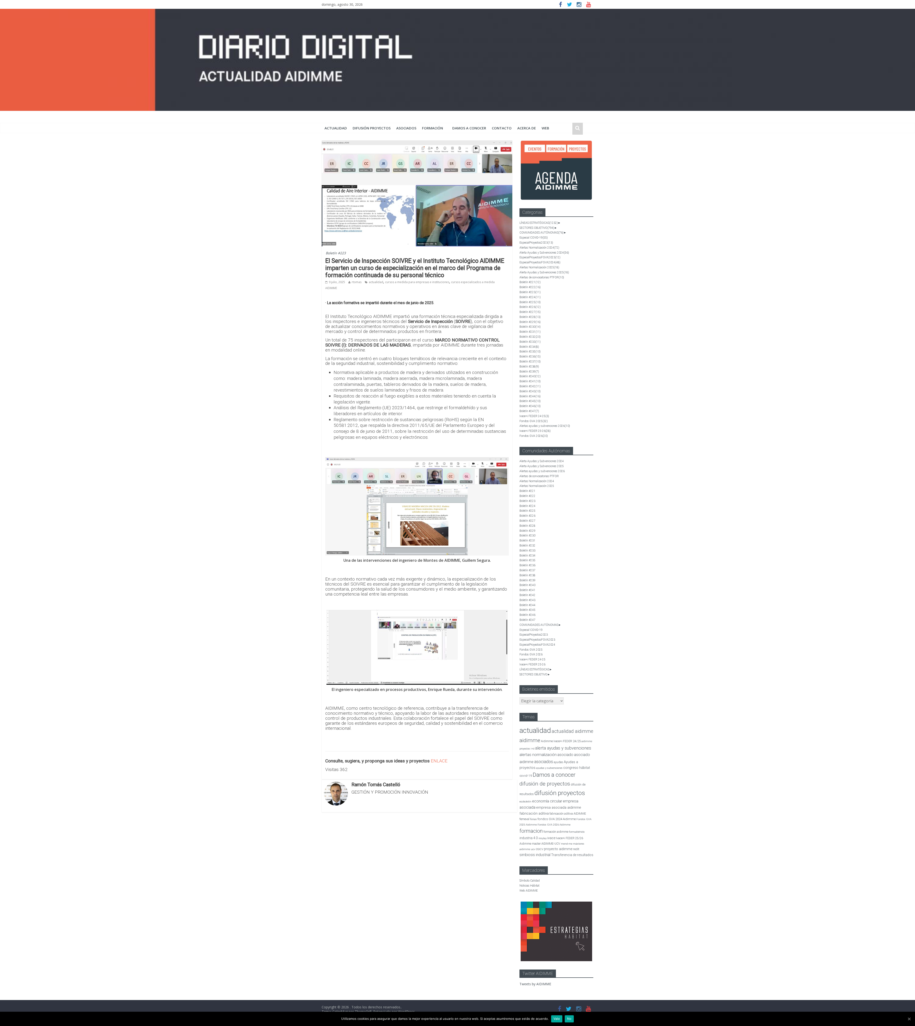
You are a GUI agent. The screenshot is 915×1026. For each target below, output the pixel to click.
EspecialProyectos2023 (536, 242)
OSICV (539, 849)
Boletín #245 (530, 401)
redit (576, 849)
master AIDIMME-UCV (546, 843)
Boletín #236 (530, 356)
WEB (545, 128)
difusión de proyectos (544, 784)
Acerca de (526, 128)
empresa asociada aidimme (558, 807)
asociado (565, 754)
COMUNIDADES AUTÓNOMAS (541, 232)
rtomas (356, 282)
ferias (533, 819)
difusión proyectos (372, 128)
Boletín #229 (530, 322)
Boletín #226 (530, 307)
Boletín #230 (530, 326)
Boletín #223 (336, 253)
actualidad (336, 128)
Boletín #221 (530, 282)
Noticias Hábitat (529, 885)
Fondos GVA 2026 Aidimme (554, 824)
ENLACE (439, 761)
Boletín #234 (529, 346)
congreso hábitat (576, 768)
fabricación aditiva (534, 813)
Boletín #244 (530, 396)
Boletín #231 (530, 331)
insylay (543, 838)
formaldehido (577, 831)
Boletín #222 (530, 287)
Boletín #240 (530, 376)
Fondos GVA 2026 (533, 436)
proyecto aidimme (558, 849)
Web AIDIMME (528, 890)
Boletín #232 (530, 336)
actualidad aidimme (572, 731)
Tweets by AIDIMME (535, 984)
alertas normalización (538, 754)
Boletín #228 (530, 317)
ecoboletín (525, 801)
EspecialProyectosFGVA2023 (539, 257)
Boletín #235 (530, 351)
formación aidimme (556, 831)
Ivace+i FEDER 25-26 (535, 431)
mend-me (566, 843)
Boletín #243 (530, 391)
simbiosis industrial (534, 854)
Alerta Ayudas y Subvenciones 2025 (544, 272)
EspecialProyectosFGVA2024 (539, 262)
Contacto (502, 128)
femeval (524, 819)
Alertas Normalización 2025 (539, 267)
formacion (531, 831)
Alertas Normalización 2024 (539, 247)
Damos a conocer (469, 128)
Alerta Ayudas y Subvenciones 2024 (544, 252)
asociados (406, 128)
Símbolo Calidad (529, 880)
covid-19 (525, 775)
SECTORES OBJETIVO (536, 228)
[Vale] (909, 1018)
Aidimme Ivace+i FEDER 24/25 (561, 741)
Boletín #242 (530, 386)
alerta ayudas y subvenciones (563, 748)
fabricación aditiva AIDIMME (567, 813)
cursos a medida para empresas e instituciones (417, 282)
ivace (551, 838)
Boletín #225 (530, 302)
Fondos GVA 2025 (533, 421)
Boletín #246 (530, 406)
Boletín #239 (529, 371)
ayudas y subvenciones (549, 768)
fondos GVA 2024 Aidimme (557, 819)
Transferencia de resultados (572, 855)
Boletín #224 (530, 297)
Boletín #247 (529, 411)
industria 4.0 (528, 838)
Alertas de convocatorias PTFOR (541, 277)
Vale (557, 1019)
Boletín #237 (530, 361)
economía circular (547, 801)
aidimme (529, 740)
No (569, 1019)
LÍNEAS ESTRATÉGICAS (538, 223)
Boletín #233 (530, 341)
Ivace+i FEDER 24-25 (534, 416)
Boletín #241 (530, 381)
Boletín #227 (530, 312)
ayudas (558, 762)
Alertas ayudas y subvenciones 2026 (544, 426)
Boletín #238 (529, 366)
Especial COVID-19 (533, 237)
